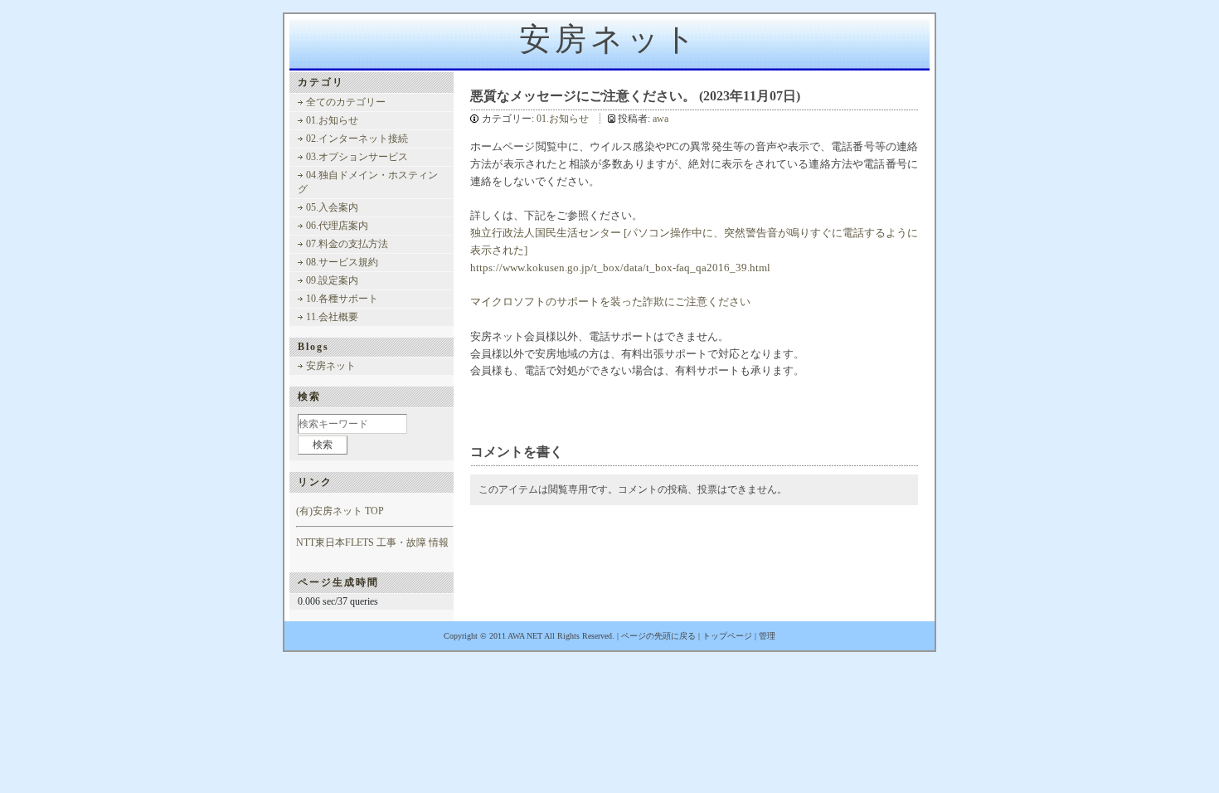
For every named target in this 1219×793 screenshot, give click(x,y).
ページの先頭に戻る (658, 635)
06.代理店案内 (337, 225)
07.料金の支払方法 (347, 244)
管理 (767, 635)
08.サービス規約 (342, 262)
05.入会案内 (332, 207)
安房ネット (609, 39)
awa (660, 118)
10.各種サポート (342, 298)
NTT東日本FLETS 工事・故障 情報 (372, 542)
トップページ (727, 635)
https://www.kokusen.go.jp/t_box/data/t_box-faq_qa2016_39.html (620, 267)
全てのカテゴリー (346, 102)
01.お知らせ (563, 118)
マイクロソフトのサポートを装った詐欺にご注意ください (610, 301)
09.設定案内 (332, 280)
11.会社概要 (332, 317)
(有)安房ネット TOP (340, 511)
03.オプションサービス (357, 157)
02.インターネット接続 (357, 138)
